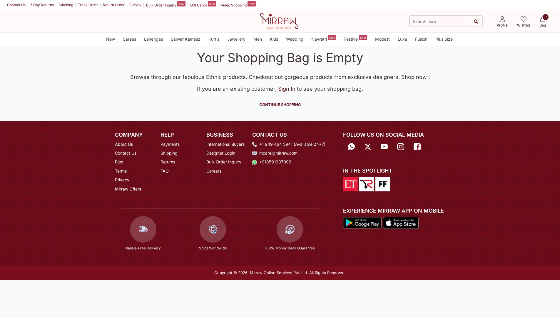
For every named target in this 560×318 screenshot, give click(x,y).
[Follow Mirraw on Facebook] (417, 146)
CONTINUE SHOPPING (280, 104)
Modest (382, 39)
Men (257, 39)
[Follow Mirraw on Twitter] (367, 146)
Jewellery (236, 39)
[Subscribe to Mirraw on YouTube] (384, 146)
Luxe (402, 39)
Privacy (122, 179)
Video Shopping (238, 4)
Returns (168, 161)
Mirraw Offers (128, 188)
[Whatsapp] (351, 146)
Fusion (421, 39)
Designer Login (220, 152)
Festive (355, 39)
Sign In (287, 89)
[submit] (476, 21)
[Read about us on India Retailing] (366, 183)
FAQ (165, 170)
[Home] (279, 21)
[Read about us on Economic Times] (350, 183)
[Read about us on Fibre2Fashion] (382, 183)
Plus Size (444, 39)
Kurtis (213, 39)
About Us (124, 144)
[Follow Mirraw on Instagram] (400, 146)
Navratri (323, 39)
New (110, 39)
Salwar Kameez (185, 39)
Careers (213, 170)
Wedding (294, 39)
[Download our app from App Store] (400, 222)
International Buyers (225, 144)
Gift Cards (202, 4)
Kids (274, 39)
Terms (121, 170)
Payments (170, 144)
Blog (119, 161)
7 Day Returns (42, 5)
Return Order (114, 5)
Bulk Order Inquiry (165, 4)
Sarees (129, 39)
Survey (135, 5)
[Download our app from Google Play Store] (362, 222)
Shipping (169, 152)
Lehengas (153, 39)
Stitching (65, 5)
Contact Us (16, 5)
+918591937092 (275, 161)
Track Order (88, 5)
